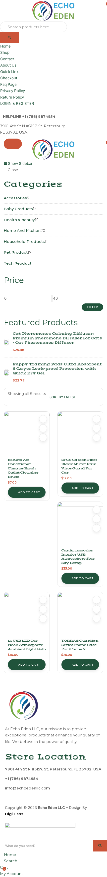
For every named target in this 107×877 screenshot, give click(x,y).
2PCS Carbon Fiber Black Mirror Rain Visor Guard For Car (79, 466)
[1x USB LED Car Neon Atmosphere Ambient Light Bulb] (27, 615)
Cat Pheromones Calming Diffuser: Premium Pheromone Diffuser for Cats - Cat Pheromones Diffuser (57, 338)
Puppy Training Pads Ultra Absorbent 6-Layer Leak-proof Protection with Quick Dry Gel (57, 368)
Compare (43, 428)
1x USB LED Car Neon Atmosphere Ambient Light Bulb (27, 645)
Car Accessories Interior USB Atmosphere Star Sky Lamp (78, 556)
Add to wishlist (43, 419)
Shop (4, 52)
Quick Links (10, 71)
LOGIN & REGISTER (17, 103)
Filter (92, 307)
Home (5, 46)
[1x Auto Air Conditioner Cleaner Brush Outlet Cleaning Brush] (27, 434)
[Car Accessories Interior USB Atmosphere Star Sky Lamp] (80, 525)
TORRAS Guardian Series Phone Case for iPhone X (79, 645)
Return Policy (12, 97)
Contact (7, 59)
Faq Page (8, 84)
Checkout (8, 78)
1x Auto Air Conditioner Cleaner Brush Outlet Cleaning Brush (23, 468)
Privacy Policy (12, 90)
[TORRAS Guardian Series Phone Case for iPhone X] (80, 615)
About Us (8, 65)
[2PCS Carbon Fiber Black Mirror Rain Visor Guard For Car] (80, 434)
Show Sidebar (20, 163)
